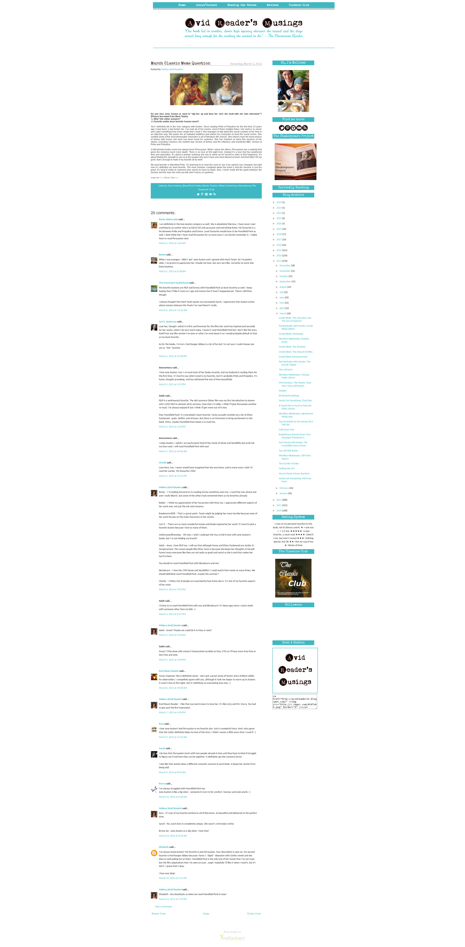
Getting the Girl (287, 468)
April (282, 308)
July (282, 292)
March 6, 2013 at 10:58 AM (173, 688)
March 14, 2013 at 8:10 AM (173, 836)
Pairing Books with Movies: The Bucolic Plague (294, 363)
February (284, 488)
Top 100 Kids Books (288, 450)
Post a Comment (163, 906)
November (285, 271)
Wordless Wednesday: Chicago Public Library (294, 376)
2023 (279, 208)
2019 (279, 229)
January (284, 493)
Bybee (162, 254)
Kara (161, 724)
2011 (279, 505)
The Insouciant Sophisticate (174, 283)
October (284, 276)
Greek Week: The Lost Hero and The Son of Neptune (295, 319)
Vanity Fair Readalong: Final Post (295, 400)
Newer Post (159, 914)
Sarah (162, 748)
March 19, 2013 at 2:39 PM (173, 899)
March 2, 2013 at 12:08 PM (173, 356)
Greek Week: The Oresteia (292, 347)
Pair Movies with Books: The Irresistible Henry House (293, 444)
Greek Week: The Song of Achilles (295, 352)
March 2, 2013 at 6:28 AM (172, 271)
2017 (279, 239)
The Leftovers (286, 369)
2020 (279, 223)
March (283, 313)
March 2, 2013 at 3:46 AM (172, 243)
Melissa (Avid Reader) (170, 487)
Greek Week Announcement (293, 357)
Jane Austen (174, 186)
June (282, 297)
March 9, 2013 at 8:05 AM (172, 772)
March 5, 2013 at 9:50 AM (172, 635)
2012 (279, 500)
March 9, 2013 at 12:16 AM (173, 737)
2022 (279, 213)
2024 (279, 202)
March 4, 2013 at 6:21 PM (172, 614)
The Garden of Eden (289, 463)
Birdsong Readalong (289, 395)
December (285, 265)
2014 (279, 255)
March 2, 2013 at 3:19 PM (172, 384)
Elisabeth (164, 847)
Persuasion (244, 186)
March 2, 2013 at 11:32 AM (173, 310)
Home (206, 914)
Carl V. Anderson (168, 321)
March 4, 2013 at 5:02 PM (172, 589)
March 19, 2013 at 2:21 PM (173, 878)
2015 (279, 250)
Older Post (254, 914)
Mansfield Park (192, 186)
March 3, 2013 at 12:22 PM (173, 476)
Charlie (162, 462)
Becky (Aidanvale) (168, 219)
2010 (279, 510)
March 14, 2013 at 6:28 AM (173, 797)
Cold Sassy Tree (286, 429)
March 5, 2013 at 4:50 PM (172, 660)
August (283, 287)
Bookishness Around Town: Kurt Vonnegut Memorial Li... (295, 436)
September (285, 281)
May (282, 303)
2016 (279, 245)
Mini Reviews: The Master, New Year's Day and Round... (295, 384)
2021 (279, 218)
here (161, 178)
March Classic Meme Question (219, 186)
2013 (279, 261)
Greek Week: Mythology (291, 334)
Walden (283, 390)
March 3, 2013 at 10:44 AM (173, 451)
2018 (279, 234)
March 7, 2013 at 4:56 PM (172, 712)
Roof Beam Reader (169, 671)
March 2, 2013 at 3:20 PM (172, 426)
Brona (162, 783)
